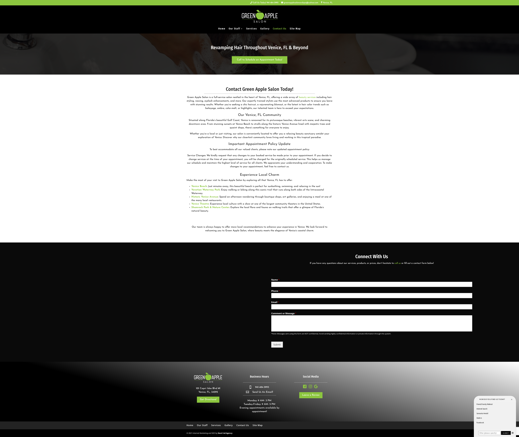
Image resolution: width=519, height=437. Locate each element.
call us (397, 263)
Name (275, 279)
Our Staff (234, 29)
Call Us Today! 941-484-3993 (265, 3)
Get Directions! (208, 399)
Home (221, 29)
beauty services (307, 97)
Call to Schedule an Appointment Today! (259, 60)
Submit (277, 344)
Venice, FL (327, 3)
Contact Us (279, 29)
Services (251, 29)
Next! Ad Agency (225, 433)
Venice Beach (199, 186)
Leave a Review (311, 395)
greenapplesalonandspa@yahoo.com (300, 3)
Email (275, 302)
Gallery (265, 29)
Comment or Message (283, 313)
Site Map (295, 29)
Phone (275, 291)
